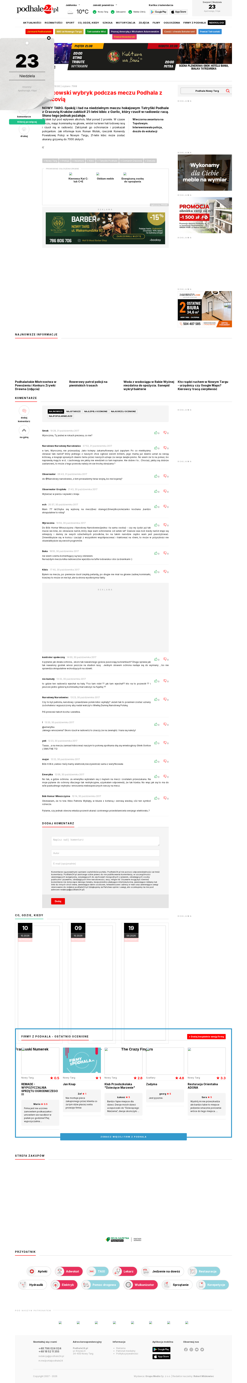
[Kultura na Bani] (123, 69)
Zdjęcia (144, 22)
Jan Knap (69, 1084)
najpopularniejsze (60, 416)
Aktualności (32, 22)
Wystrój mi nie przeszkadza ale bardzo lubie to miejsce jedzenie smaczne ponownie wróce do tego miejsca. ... (205, 1104)
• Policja (64, 160)
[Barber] (105, 243)
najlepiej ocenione (95, 411)
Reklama (120, 1348)
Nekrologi (216, 22)
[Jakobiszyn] (205, 326)
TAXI (101, 1271)
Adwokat (72, 1271)
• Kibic (90, 160)
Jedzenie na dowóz (166, 1271)
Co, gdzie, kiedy (88, 22)
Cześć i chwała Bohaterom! (179, 31)
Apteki (42, 1271)
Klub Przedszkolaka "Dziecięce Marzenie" (120, 1085)
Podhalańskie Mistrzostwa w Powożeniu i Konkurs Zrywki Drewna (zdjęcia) (35, 385)
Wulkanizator (144, 1285)
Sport (70, 22)
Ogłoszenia (172, 22)
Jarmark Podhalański (39, 31)
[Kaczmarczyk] (205, 189)
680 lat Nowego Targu (69, 31)
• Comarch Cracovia (131, 160)
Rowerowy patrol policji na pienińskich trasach (88, 383)
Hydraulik (36, 1285)
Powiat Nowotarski (124, 36)
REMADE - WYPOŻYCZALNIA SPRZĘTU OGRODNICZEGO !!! (39, 1089)
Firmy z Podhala (194, 22)
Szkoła (107, 22)
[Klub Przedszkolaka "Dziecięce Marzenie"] (123, 1073)
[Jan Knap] (82, 1072)
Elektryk (68, 1285)
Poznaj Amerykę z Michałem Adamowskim (135, 31)
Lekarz (128, 1271)
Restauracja (207, 1271)
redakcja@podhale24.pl (51, 1356)
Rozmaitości (53, 22)
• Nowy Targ (50, 160)
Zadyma (151, 1084)
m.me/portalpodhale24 (51, 1360)
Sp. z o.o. (158, 1376)
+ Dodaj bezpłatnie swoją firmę (206, 1036)
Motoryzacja (125, 22)
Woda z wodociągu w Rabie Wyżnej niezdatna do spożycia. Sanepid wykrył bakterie (149, 385)
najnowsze (56, 411)
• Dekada (150, 160)
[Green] (205, 232)
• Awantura (78, 160)
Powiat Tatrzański (210, 31)
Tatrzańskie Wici (96, 31)
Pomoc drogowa (104, 1285)
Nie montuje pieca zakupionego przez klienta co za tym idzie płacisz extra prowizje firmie (81, 1100)
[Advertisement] (205, 125)
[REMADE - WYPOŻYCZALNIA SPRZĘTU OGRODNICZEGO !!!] (40, 1073)
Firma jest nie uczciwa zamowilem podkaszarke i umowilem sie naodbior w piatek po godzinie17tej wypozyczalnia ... (38, 1113)
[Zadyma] (165, 1073)
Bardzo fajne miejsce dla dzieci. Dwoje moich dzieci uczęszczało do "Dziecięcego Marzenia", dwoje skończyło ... (123, 1104)
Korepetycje (216, 1285)
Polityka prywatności (127, 1353)
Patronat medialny (125, 1351)
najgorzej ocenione (123, 411)
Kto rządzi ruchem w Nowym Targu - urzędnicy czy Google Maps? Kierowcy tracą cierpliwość (203, 385)
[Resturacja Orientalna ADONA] (207, 1073)
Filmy (156, 22)
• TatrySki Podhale (107, 160)
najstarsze (73, 411)
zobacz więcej (124, 1136)
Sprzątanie (181, 1285)
